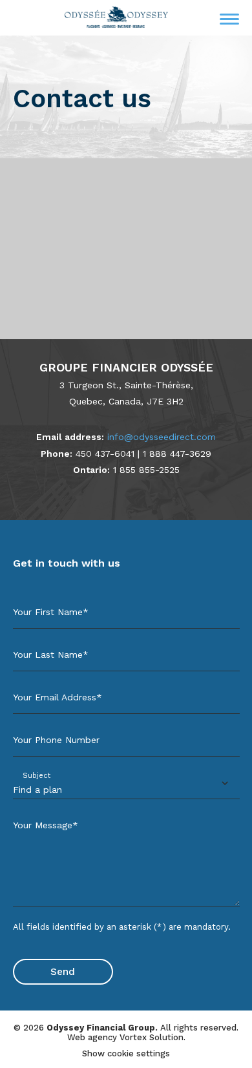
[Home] (116, 17)
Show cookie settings (126, 1053)
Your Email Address (57, 697)
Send (62, 972)
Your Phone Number (56, 740)
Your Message (45, 825)
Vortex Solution (152, 1037)
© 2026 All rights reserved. (126, 1027)
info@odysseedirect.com (161, 437)
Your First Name (51, 612)
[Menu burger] (229, 19)
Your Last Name (51, 654)
